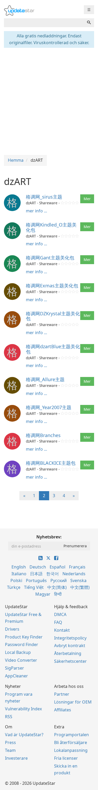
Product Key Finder (24, 637)
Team (10, 750)
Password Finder (21, 644)
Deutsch (38, 567)
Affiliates (62, 710)
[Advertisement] (49, 101)
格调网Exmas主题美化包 (52, 285)
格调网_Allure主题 (45, 379)
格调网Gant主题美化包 (50, 257)
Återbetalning (67, 653)
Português (36, 580)
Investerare (16, 758)
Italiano (18, 574)
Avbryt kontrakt (69, 645)
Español (57, 567)
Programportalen (71, 734)
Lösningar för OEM (73, 702)
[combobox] (44, 22)
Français (77, 567)
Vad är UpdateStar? (24, 734)
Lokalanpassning (71, 750)
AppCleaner (16, 676)
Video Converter (21, 660)
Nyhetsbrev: (49, 537)
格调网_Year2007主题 (48, 407)
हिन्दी (58, 594)
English (18, 567)
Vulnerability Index (23, 709)
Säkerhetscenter (70, 661)
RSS (8, 716)
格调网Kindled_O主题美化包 (51, 227)
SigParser (14, 668)
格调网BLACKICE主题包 (51, 463)
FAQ (58, 622)
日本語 (36, 574)
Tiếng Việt (34, 587)
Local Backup (18, 652)
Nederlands (73, 574)
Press (10, 742)
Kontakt (62, 630)
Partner (61, 694)
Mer (87, 198)
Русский (58, 580)
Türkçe (13, 587)
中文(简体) (57, 587)
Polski (16, 580)
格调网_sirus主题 (44, 197)
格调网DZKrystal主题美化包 (53, 316)
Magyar (42, 594)
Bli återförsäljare (70, 742)
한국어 (52, 574)
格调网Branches (43, 435)
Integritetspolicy (70, 638)
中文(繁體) (80, 587)
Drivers (12, 629)
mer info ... (36, 211)
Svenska (78, 580)
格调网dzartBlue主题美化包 (53, 349)
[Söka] (89, 22)
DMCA (60, 614)
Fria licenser (66, 758)
